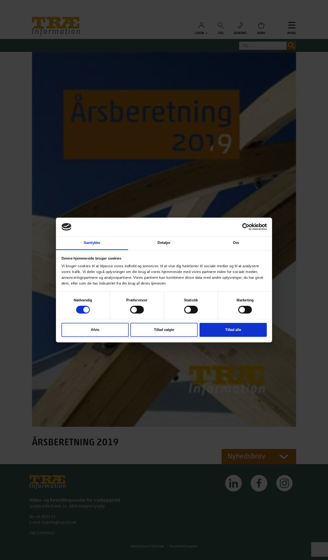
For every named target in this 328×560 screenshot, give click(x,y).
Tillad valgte (164, 330)
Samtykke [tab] (92, 243)
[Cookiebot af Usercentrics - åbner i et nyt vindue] (246, 226)
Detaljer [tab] (164, 243)
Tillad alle (233, 330)
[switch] (137, 310)
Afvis (95, 330)
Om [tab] (236, 243)
